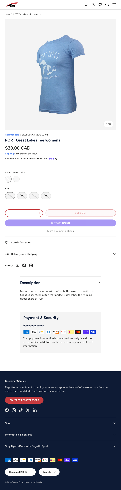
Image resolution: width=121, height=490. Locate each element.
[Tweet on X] (17, 265)
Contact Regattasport (24, 400)
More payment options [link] (60, 230)
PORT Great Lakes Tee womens (27, 14)
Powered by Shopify (33, 482)
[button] (107, 4)
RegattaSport (12, 134)
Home (7, 14)
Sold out (80, 212)
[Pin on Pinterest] (31, 265)
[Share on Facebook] (24, 265)
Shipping (9, 153)
